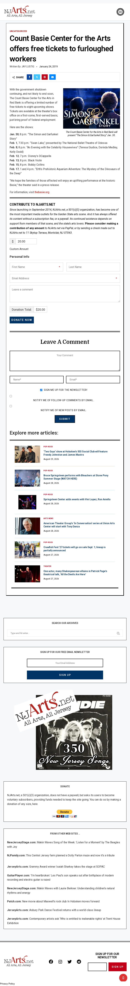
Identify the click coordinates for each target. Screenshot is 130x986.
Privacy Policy (7, 983)
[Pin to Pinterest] (45, 77)
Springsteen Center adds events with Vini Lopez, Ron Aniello (77, 499)
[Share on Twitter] (37, 77)
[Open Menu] (120, 12)
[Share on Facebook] (29, 77)
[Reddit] (79, 961)
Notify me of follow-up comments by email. (63, 400)
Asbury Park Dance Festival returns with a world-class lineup (65, 910)
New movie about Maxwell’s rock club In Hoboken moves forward (61, 901)
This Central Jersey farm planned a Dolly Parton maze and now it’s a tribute (70, 855)
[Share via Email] (52, 77)
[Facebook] (51, 961)
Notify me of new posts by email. (63, 410)
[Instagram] (60, 961)
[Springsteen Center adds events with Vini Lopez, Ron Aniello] (27, 502)
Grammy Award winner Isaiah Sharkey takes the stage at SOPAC (67, 866)
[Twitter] (69, 961)
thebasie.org (42, 192)
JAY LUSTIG (27, 66)
